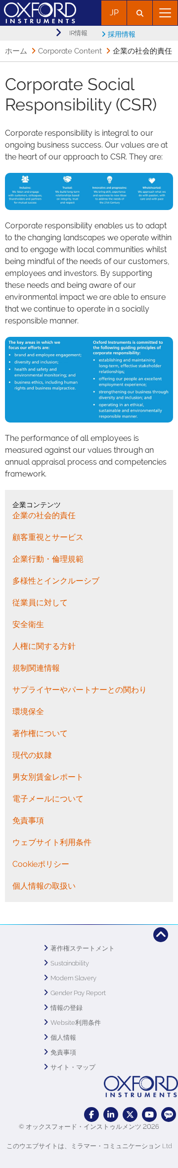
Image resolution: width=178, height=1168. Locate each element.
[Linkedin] (110, 1114)
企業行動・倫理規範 (48, 559)
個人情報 (63, 1037)
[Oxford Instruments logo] (38, 11)
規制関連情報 (36, 668)
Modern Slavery (73, 978)
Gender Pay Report (78, 993)
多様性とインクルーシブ (55, 580)
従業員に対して (40, 602)
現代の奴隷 (32, 755)
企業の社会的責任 (44, 515)
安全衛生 (28, 624)
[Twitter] (130, 1114)
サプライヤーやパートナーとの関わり (79, 689)
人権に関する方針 (44, 646)
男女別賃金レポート (48, 777)
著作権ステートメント (82, 948)
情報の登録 (66, 1007)
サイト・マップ (72, 1067)
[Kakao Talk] (168, 1114)
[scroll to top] (160, 934)
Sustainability (69, 963)
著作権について (40, 733)
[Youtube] (149, 1114)
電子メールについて (48, 798)
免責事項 (28, 820)
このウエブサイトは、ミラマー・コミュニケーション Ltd (89, 1146)
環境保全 (28, 711)
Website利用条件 (75, 1022)
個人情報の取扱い (44, 886)
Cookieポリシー (40, 864)
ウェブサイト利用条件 (51, 842)
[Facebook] (91, 1114)
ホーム (16, 51)
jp (114, 12)
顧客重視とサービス (48, 537)
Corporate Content (70, 51)
